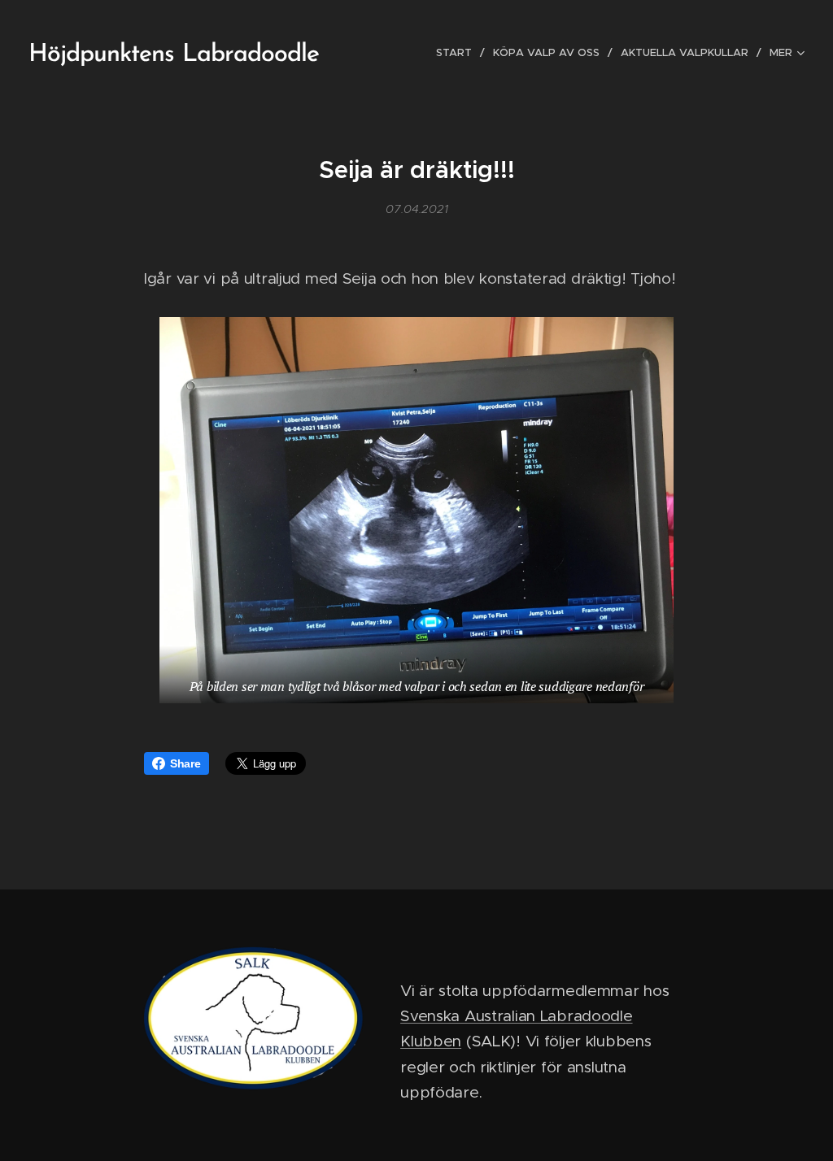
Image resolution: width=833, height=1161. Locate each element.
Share (185, 763)
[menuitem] (458, 53)
